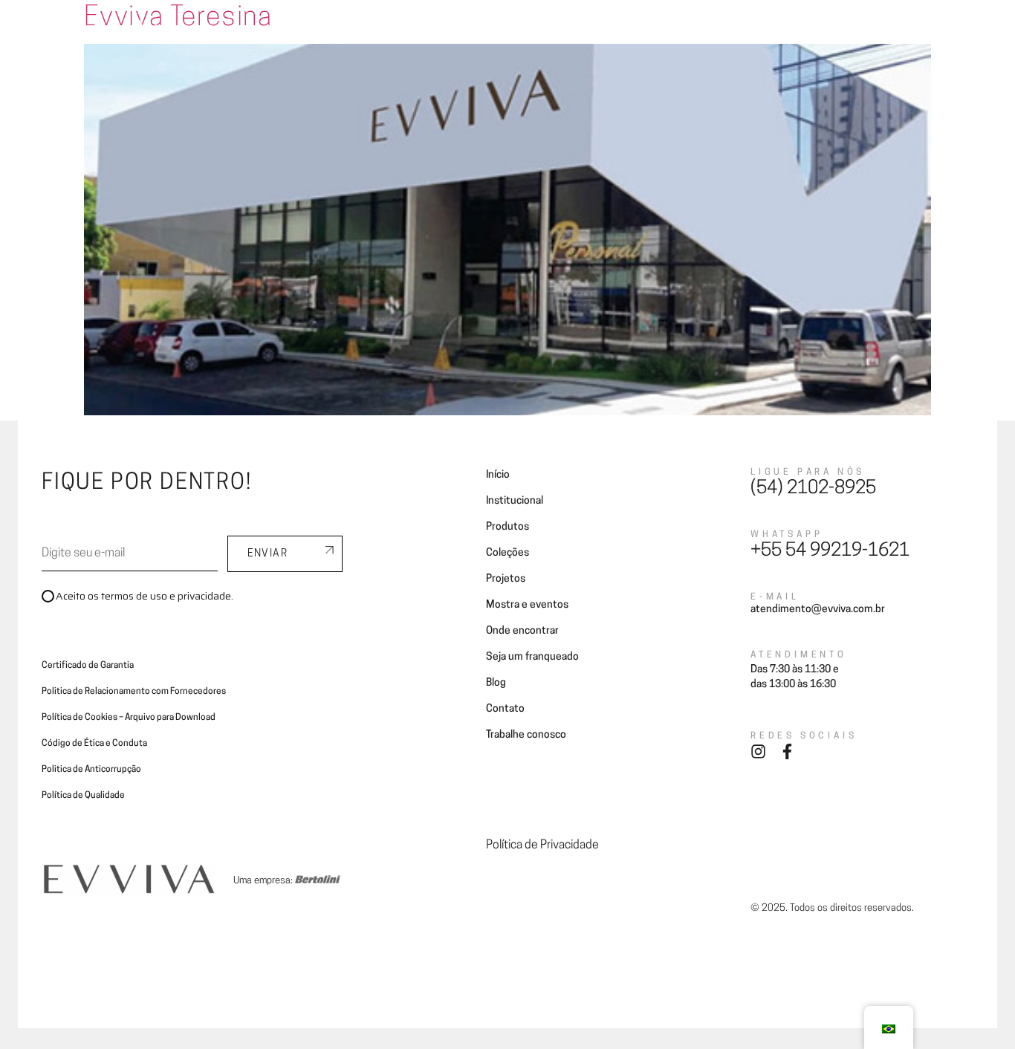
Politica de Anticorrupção (91, 769)
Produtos (507, 527)
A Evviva (273, 31)
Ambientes (338, 31)
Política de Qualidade (83, 795)
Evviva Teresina (178, 18)
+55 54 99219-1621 (829, 551)
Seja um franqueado (649, 31)
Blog (726, 31)
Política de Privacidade (542, 845)
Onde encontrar (545, 31)
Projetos (468, 31)
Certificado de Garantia (88, 665)
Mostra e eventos (527, 605)
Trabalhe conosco (526, 735)
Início (498, 475)
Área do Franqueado (863, 31)
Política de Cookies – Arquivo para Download (128, 717)
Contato (776, 31)
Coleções (406, 31)
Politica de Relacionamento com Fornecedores (134, 691)
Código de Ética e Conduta (94, 743)
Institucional (514, 501)
